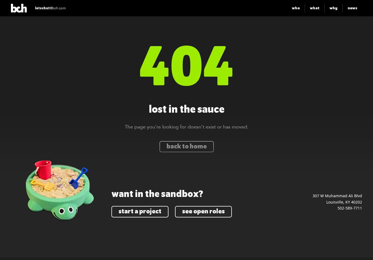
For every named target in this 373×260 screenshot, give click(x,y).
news (352, 8)
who (296, 8)
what (314, 8)
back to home (187, 146)
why (334, 8)
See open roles (203, 211)
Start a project (140, 211)
